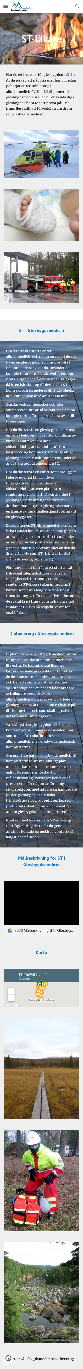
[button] (5, 6)
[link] (41, 909)
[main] (41, 38)
